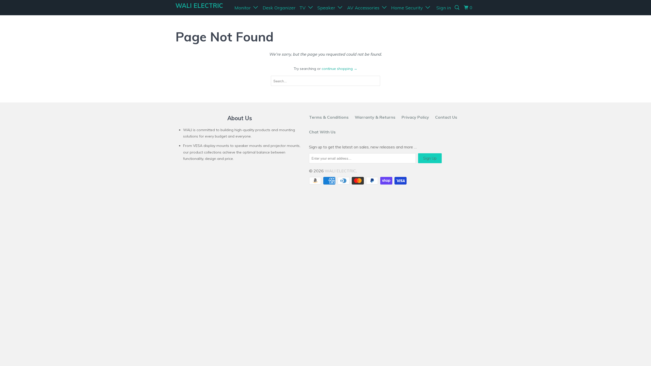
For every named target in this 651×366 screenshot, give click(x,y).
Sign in (443, 8)
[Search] (457, 8)
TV (303, 8)
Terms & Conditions (329, 117)
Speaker (327, 8)
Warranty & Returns (375, 117)
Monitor (243, 8)
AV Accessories (364, 8)
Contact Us (446, 117)
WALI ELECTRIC (199, 5)
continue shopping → (339, 68)
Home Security (408, 8)
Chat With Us (322, 131)
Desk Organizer (279, 8)
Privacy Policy (415, 117)
